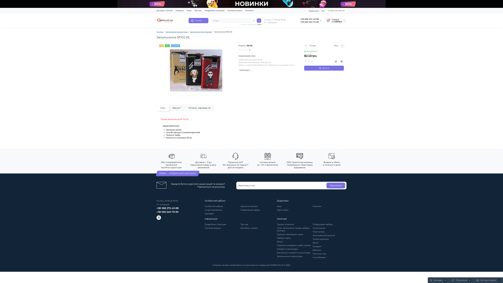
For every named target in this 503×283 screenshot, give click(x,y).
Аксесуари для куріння (324, 235)
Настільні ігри (319, 254)
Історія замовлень (213, 210)
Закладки (209, 214)
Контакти (249, 10)
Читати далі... (245, 70)
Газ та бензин (319, 257)
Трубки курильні (321, 239)
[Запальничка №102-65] (196, 70)
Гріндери (317, 246)
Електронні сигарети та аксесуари (293, 253)
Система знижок (235, 10)
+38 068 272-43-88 (309, 19)
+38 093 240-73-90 (309, 22)
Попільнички (319, 228)
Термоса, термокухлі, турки (290, 234)
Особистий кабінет (336, 11)
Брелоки (317, 250)
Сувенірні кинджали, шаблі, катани (294, 245)
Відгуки (177, 108)
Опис (162, 108)
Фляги (280, 242)
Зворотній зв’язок (249, 206)
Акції (189, 10)
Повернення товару (250, 210)
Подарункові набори (323, 224)
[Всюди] (254, 20)
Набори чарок (284, 238)
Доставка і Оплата (165, 10)
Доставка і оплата (249, 228)
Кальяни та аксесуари (287, 249)
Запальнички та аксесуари (290, 256)
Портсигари (319, 232)
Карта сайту (282, 210)
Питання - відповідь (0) (199, 108)
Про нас (198, 10)
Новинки (180, 10)
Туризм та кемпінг (285, 224)
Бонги (316, 243)
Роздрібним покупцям (215, 10)
